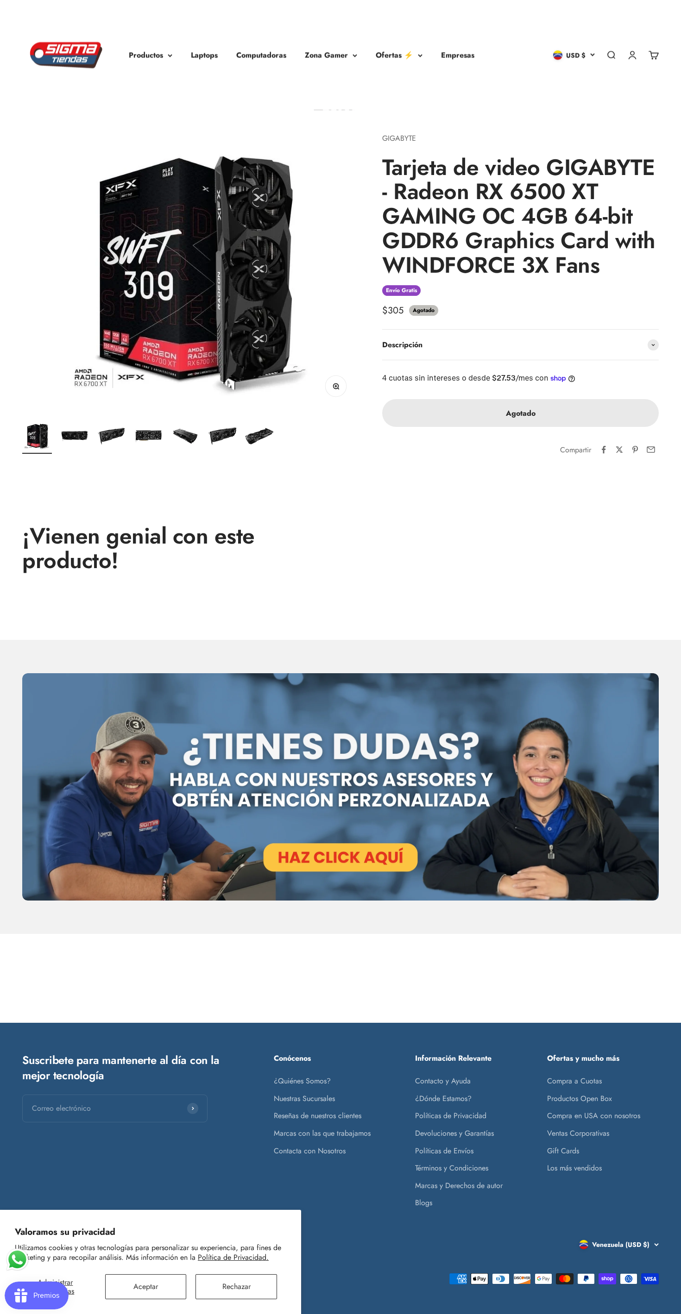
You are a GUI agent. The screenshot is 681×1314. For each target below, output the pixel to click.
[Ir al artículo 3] (111, 437)
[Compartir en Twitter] (619, 449)
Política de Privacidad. (233, 1257)
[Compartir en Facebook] (604, 449)
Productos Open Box (579, 1098)
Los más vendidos (574, 1168)
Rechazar (236, 1286)
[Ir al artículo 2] (74, 437)
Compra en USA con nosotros (593, 1115)
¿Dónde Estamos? (443, 1098)
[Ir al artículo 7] (259, 437)
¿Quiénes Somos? (302, 1081)
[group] (340, 787)
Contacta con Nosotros (310, 1150)
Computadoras (261, 55)
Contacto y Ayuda (443, 1081)
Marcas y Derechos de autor (459, 1185)
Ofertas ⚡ (394, 55)
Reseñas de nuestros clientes (317, 1115)
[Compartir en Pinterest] (635, 449)
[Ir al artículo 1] (37, 437)
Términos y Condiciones (451, 1168)
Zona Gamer (326, 55)
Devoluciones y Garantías (454, 1133)
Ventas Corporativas (578, 1133)
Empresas (457, 55)
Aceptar (145, 1286)
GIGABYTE (399, 138)
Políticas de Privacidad (450, 1115)
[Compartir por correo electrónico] (651, 449)
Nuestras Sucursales (304, 1098)
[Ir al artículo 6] (222, 437)
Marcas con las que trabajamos (322, 1133)
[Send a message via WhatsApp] (17, 1259)
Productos (146, 55)
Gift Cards (563, 1150)
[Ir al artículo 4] (148, 437)
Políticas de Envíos (444, 1150)
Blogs (423, 1202)
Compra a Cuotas (574, 1081)
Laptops (204, 55)
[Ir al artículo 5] (185, 437)
